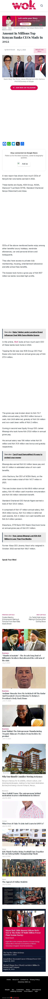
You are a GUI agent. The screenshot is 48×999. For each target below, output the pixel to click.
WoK (16, 342)
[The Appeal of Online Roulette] (24, 896)
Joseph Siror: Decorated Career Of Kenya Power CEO (22, 959)
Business (6, 773)
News (4, 849)
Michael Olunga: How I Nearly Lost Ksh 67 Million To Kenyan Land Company (21, 966)
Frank (16, 998)
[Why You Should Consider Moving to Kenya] (24, 759)
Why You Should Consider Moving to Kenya (22, 776)
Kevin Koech (10, 938)
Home (4, 28)
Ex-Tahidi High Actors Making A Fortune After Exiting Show (37, 619)
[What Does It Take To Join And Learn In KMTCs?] (24, 837)
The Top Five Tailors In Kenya (13, 953)
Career (4, 821)
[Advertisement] (24, 116)
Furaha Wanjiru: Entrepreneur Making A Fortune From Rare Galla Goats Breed (11, 620)
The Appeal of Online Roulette (15, 882)
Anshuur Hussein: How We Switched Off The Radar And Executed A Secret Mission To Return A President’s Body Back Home (24, 696)
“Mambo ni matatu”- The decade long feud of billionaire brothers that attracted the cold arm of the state (23, 658)
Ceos (10, 28)
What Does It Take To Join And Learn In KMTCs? (23, 823)
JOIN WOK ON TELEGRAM (25, 88)
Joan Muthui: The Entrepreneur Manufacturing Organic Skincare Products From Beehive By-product (22, 733)
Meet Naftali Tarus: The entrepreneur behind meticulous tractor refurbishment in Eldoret (21, 794)
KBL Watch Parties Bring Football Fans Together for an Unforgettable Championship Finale (23, 852)
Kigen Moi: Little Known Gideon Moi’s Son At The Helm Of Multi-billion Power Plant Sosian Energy (23, 932)
